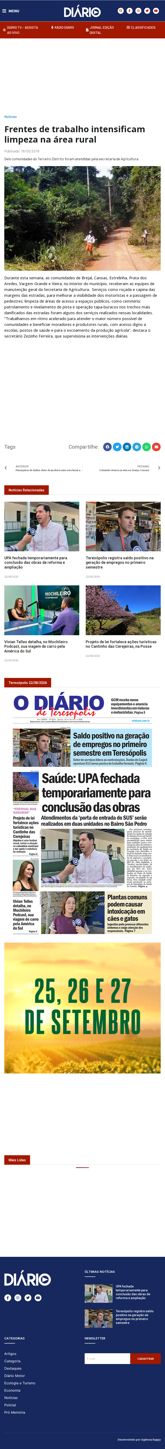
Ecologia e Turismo (19, 1383)
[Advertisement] (84, 75)
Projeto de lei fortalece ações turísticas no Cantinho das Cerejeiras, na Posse (121, 644)
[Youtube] (156, 11)
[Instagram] (138, 11)
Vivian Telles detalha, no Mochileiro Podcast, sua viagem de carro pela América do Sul (36, 646)
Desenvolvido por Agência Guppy (139, 1439)
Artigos (10, 1354)
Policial (10, 1405)
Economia (12, 1390)
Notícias (10, 117)
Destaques (12, 1368)
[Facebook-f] (130, 11)
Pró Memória (14, 1412)
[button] (121, 11)
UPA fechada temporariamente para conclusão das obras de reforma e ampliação (35, 562)
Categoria (12, 1361)
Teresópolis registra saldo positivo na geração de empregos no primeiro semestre (120, 562)
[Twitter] (147, 11)
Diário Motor (14, 1376)
